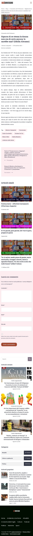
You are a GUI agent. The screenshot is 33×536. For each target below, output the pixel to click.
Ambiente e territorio (14, 518)
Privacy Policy (26, 532)
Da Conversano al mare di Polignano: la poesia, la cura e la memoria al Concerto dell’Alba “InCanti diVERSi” (16, 385)
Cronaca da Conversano (16, 406)
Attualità (26, 518)
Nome (3, 305)
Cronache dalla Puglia (8, 522)
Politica (3, 525)
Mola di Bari (5, 137)
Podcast (27, 522)
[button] (3, 533)
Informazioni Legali (15, 534)
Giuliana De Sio (19, 133)
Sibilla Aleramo (16, 137)
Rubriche (11, 525)
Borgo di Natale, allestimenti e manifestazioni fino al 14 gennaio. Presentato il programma (14, 167)
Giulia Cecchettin (7, 133)
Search (30, 359)
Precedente (10, 160)
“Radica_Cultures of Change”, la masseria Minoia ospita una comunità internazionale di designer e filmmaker (16, 437)
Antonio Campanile (11, 130)
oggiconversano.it (16, 532)
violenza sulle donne (8, 140)
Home (3, 518)
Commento (4, 288)
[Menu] (31, 3)
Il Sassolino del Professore (7, 33)
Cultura (19, 522)
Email (2, 314)
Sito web (3, 324)
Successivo (7, 172)
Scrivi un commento (6, 48)
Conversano (22, 130)
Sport (17, 525)
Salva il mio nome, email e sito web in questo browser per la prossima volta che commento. (14, 337)
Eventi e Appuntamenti (16, 380)
